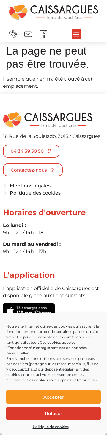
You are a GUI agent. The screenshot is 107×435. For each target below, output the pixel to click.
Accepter (53, 397)
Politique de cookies (51, 427)
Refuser (53, 413)
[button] (76, 34)
